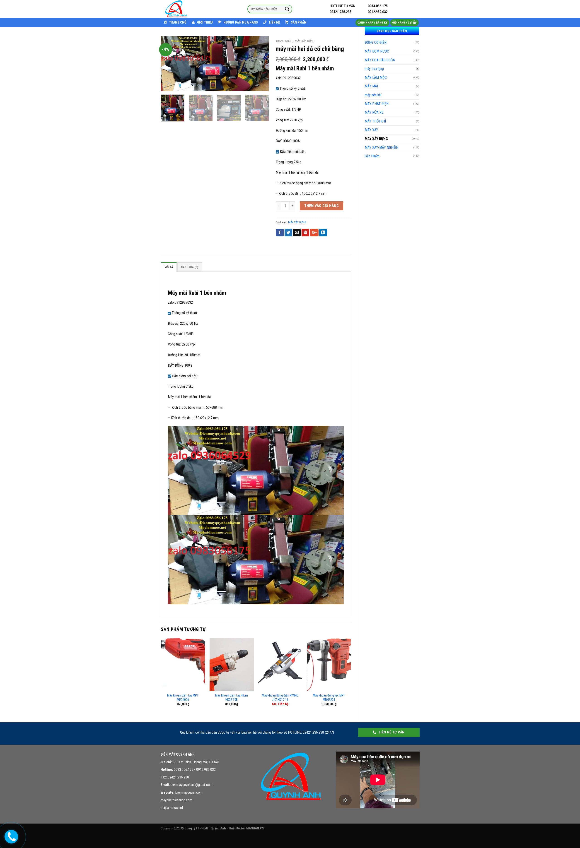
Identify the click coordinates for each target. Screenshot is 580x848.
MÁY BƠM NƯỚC (377, 51)
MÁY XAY (371, 130)
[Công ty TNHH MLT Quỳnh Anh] (183, 9)
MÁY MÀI (371, 86)
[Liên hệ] (10, 836)
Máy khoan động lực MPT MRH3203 (329, 698)
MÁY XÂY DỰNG (376, 139)
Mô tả (168, 267)
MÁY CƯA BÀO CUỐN (380, 60)
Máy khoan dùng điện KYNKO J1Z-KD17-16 (280, 698)
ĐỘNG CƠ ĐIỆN (376, 42)
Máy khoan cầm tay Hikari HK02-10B (231, 698)
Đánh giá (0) (189, 267)
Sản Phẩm (372, 156)
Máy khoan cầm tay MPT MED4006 (182, 698)
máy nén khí (373, 95)
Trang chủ (283, 41)
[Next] (261, 63)
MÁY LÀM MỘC (376, 77)
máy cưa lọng (374, 69)
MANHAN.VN (255, 828)
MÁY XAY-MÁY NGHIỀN (381, 147)
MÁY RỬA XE (374, 112)
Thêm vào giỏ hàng (321, 206)
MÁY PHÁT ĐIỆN (377, 104)
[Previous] (169, 63)
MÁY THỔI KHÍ (375, 121)
